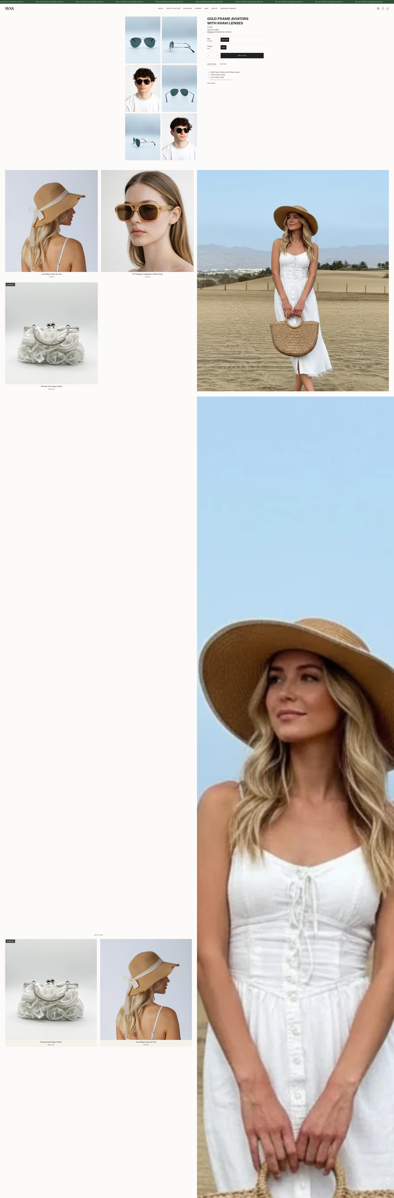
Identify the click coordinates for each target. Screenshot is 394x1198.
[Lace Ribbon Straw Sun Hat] (51, 221)
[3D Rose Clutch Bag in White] (51, 333)
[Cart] (387, 8)
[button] (173, 8)
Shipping (210, 32)
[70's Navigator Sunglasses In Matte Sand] (147, 221)
